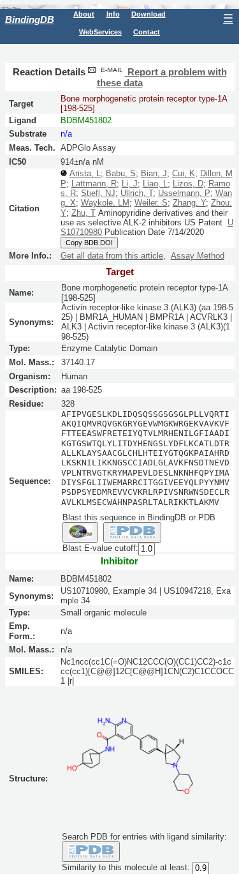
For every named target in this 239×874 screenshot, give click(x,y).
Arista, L (85, 173)
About (83, 14)
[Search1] (80, 532)
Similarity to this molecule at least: (126, 868)
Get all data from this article (112, 255)
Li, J (130, 183)
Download (148, 14)
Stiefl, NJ (98, 193)
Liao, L (155, 183)
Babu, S (121, 173)
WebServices (100, 32)
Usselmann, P (184, 193)
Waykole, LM (105, 202)
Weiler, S (151, 202)
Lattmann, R (94, 183)
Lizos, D (188, 183)
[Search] (91, 851)
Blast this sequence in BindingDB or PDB (138, 517)
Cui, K (183, 173)
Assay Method (197, 255)
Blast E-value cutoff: (100, 549)
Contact (146, 32)
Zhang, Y (189, 202)
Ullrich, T (136, 193)
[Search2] (132, 532)
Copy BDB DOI (89, 242)
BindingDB (29, 19)
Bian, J (154, 173)
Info (113, 14)
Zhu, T (83, 213)
